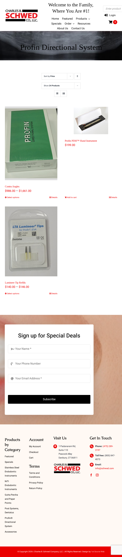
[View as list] (64, 93)
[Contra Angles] (31, 143)
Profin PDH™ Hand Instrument (81, 140)
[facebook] (91, 475)
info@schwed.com (104, 468)
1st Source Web (98, 551)
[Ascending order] (77, 76)
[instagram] (97, 475)
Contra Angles (12, 186)
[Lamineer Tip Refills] (31, 241)
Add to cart (72, 197)
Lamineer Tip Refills (15, 282)
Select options (13, 197)
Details (54, 197)
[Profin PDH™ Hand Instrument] (91, 120)
